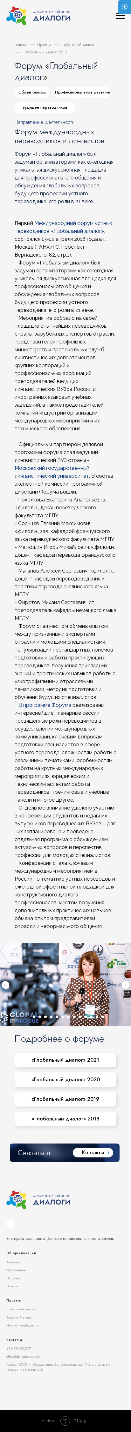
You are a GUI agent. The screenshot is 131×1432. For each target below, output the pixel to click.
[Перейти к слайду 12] (91, 1017)
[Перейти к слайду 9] (74, 1017)
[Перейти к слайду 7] (62, 1017)
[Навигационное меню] (120, 16)
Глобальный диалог (20, 1309)
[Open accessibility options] (124, 7)
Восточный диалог (19, 1317)
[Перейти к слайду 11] (85, 1017)
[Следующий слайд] (125, 985)
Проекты (44, 44)
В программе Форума (44, 705)
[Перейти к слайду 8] (68, 1017)
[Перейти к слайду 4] (45, 1017)
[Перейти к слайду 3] (39, 1017)
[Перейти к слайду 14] (102, 1017)
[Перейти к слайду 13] (97, 1017)
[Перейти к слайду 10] (80, 1017)
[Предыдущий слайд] (5, 985)
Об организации (21, 1253)
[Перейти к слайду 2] (34, 1017)
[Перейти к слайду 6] (57, 1017)
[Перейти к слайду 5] (51, 1017)
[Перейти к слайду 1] (28, 1017)
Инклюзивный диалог (22, 1325)
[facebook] (10, 1224)
